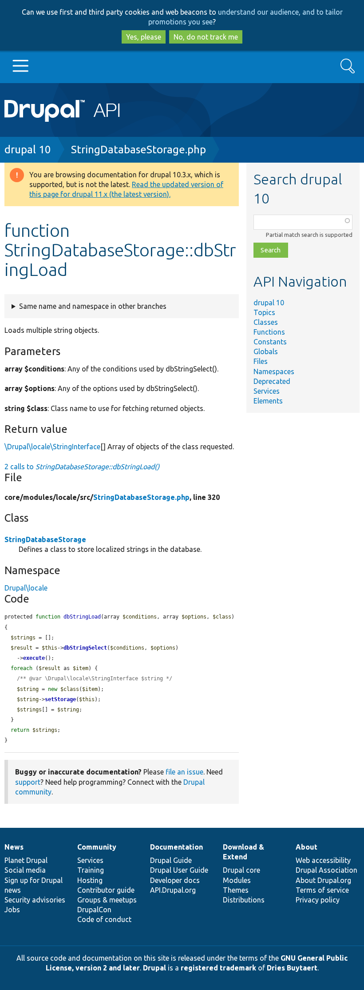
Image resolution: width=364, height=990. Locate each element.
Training (90, 870)
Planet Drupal (25, 860)
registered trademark (218, 968)
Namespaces (273, 371)
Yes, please (143, 37)
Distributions (244, 900)
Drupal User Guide (179, 870)
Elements (268, 401)
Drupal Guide (171, 860)
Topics (264, 312)
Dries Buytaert (292, 968)
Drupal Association (326, 870)
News (14, 847)
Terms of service (322, 890)
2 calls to (81, 467)
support (27, 782)
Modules (237, 880)
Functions (269, 332)
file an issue (184, 772)
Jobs (12, 910)
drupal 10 (27, 150)
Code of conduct (104, 919)
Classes (265, 322)
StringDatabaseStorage (45, 539)
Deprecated (271, 381)
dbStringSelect (85, 648)
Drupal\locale (25, 588)
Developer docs (175, 880)
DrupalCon (94, 910)
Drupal (154, 968)
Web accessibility (323, 860)
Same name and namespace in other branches (92, 306)
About (306, 847)
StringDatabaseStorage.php (138, 150)
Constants (270, 342)
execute (34, 658)
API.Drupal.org (173, 890)
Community (96, 847)
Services (266, 391)
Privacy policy (318, 900)
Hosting (90, 880)
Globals (265, 351)
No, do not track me (206, 37)
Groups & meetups (107, 900)
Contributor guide (106, 890)
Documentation (176, 847)
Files (260, 361)
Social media (25, 870)
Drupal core (241, 870)
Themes (236, 890)
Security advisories (34, 900)
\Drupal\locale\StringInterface (52, 447)
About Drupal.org (323, 880)
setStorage (60, 699)
